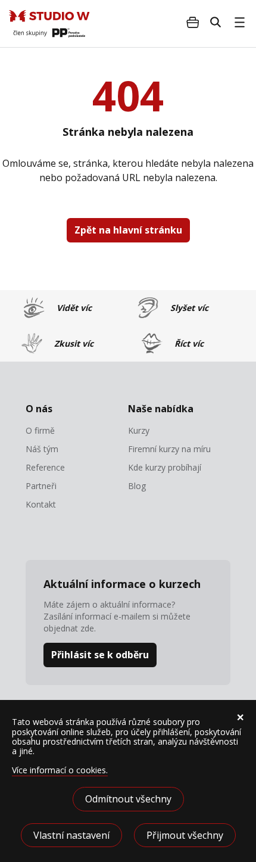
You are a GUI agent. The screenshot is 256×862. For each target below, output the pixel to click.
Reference (45, 467)
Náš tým (42, 449)
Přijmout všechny (184, 835)
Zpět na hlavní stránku (128, 229)
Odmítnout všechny (128, 798)
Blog (137, 486)
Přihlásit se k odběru (100, 654)
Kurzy (138, 430)
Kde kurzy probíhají (164, 467)
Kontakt (41, 504)
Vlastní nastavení (71, 835)
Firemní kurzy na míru (169, 449)
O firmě (40, 430)
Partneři (41, 486)
